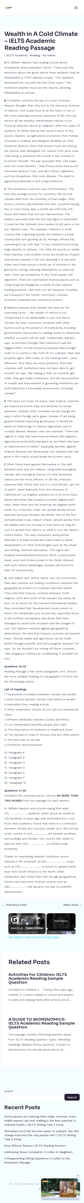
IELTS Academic (17, 55)
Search (8, 1091)
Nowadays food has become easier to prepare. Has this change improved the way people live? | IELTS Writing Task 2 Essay (41, 1135)
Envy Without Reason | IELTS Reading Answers (34, 1145)
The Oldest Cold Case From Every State (26, 920)
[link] (15, 919)
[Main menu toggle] (76, 8)
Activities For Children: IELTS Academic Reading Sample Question (37, 978)
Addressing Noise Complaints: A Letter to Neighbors (38, 1152)
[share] (37, 918)
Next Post (72, 904)
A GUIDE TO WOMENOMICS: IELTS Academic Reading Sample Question (41, 1023)
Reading (34, 55)
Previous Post (14, 904)
